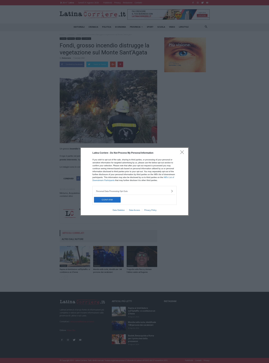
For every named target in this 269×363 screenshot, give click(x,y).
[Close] (183, 153)
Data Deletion (119, 210)
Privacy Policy (150, 210)
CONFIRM (107, 200)
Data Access (134, 210)
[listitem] (134, 191)
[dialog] (134, 181)
